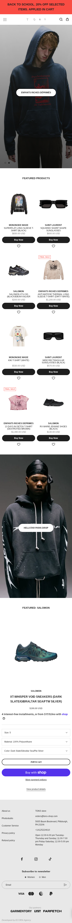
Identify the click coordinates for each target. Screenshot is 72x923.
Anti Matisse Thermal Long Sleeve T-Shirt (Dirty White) (53, 295)
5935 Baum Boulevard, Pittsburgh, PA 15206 (51, 823)
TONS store (40, 811)
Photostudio (7, 818)
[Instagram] (36, 859)
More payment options (36, 779)
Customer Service (10, 825)
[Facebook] (21, 859)
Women (31, 877)
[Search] (61, 19)
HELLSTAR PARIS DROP (36, 528)
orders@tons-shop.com (46, 816)
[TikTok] (50, 859)
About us (6, 811)
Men (44, 877)
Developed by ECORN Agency (16, 920)
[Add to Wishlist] (18, 246)
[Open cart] (67, 19)
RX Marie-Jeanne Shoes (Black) (53, 427)
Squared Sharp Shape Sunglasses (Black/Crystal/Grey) (53, 230)
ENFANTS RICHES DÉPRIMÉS (36, 92)
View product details (36, 789)
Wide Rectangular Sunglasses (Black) (53, 361)
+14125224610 (42, 830)
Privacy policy (8, 833)
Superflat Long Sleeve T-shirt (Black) (19, 229)
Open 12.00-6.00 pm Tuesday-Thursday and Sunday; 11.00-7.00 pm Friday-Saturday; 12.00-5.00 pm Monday (52, 840)
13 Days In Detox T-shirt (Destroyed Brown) (18, 427)
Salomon (36, 691)
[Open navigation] (5, 19)
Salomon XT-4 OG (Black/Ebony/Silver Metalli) (18, 296)
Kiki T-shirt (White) (18, 360)
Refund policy (8, 840)
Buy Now (18, 240)
